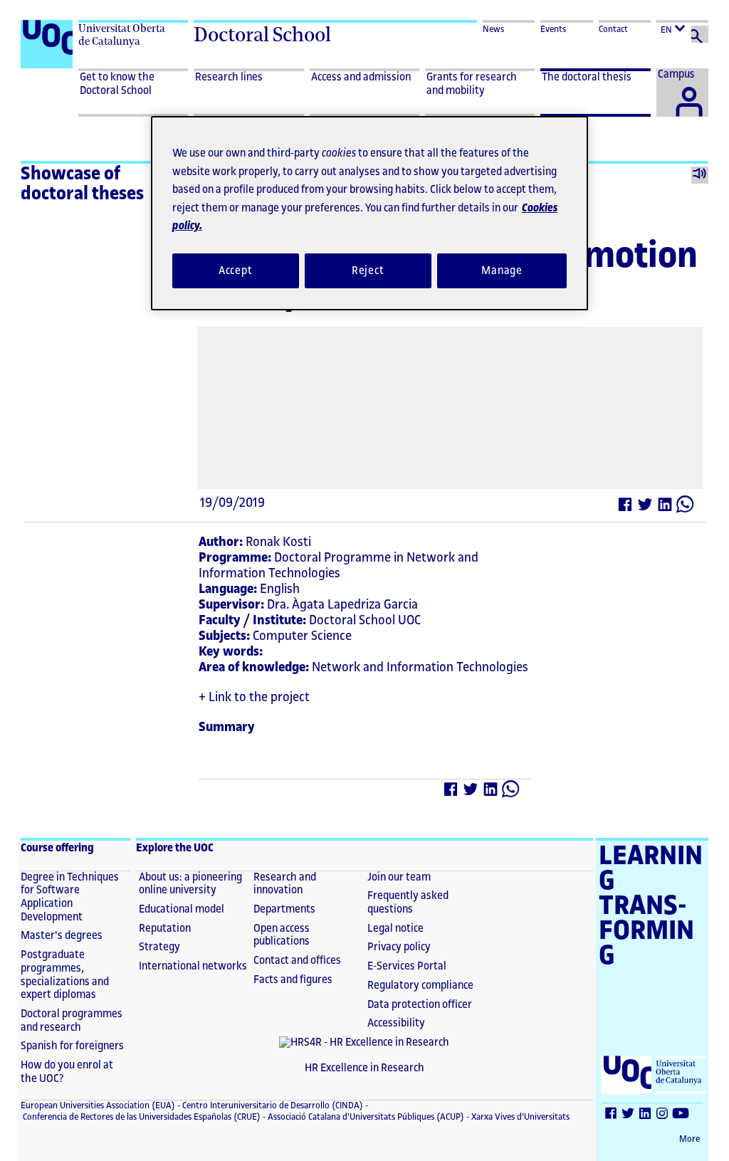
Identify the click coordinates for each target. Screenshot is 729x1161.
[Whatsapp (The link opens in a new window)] (685, 507)
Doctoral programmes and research (71, 1021)
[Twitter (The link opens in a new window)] (645, 507)
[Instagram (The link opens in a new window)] (663, 1115)
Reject (368, 271)
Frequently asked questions (408, 902)
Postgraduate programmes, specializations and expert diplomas (65, 975)
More (689, 1139)
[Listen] (699, 175)
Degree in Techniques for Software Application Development (70, 897)
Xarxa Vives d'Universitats (519, 1117)
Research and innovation (284, 884)
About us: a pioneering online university (190, 884)
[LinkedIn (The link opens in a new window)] (665, 507)
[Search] (699, 34)
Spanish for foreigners (72, 1046)
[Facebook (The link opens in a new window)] (625, 507)
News (493, 29)
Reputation (165, 929)
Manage (502, 271)
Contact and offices (297, 961)
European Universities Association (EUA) (98, 1105)
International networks (193, 966)
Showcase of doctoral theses (82, 184)
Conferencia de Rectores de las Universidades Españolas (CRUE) (141, 1117)
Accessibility (396, 1023)
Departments (284, 909)
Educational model (181, 909)
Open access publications (281, 935)
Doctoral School (262, 34)
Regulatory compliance (420, 985)
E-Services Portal (406, 966)
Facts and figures (292, 980)
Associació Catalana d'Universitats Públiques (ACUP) (365, 1117)
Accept (236, 271)
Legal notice (395, 929)
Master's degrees (62, 936)
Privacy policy (399, 947)
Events (553, 29)
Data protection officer (419, 1005)
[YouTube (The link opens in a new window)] (681, 1115)
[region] (369, 213)
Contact (613, 29)
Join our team (399, 877)
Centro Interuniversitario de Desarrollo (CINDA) (271, 1105)
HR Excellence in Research (364, 1068)
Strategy (159, 947)
